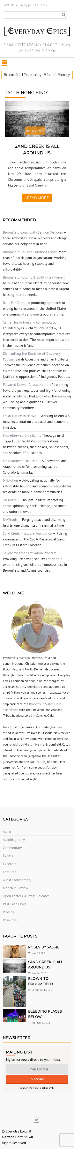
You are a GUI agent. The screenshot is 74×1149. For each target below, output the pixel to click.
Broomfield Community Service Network (33, 232)
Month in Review (15, 888)
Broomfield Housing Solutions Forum (30, 252)
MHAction (10, 480)
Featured (9, 872)
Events (8, 855)
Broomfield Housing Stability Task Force (33, 277)
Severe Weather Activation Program (29, 553)
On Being (9, 500)
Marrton (24, 658)
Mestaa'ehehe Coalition (20, 461)
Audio (7, 831)
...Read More (37, 198)
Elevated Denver (15, 384)
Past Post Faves (14, 904)
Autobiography (14, 839)
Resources (10, 920)
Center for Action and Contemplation (30, 322)
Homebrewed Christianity (22, 435)
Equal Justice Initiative (19, 416)
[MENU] (4, 63)
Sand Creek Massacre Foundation (27, 533)
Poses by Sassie (44, 947)
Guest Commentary (17, 880)
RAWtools (10, 519)
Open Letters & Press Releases (26, 896)
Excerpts (9, 864)
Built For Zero (13, 302)
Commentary (12, 847)
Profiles (8, 912)
